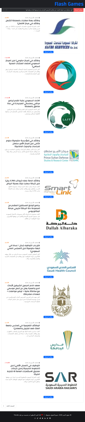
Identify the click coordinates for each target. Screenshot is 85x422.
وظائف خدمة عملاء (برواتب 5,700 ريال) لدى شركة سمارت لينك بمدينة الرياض (22, 182)
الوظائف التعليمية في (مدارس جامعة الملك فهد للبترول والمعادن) (23, 327)
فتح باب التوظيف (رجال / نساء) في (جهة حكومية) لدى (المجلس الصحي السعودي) (23, 248)
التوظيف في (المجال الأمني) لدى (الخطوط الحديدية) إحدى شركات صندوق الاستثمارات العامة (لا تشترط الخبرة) (23, 370)
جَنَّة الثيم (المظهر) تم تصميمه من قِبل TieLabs (27, 415)
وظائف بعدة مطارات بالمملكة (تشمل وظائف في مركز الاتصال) (23, 22)
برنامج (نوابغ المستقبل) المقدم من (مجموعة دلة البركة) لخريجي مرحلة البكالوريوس (24, 208)
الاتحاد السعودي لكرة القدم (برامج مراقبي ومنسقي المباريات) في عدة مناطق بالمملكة (23, 103)
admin (36, 17)
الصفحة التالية (10, 406)
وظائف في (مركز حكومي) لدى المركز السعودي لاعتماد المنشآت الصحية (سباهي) (23, 63)
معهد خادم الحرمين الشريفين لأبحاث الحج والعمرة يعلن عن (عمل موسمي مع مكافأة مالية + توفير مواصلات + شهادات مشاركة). (23, 290)
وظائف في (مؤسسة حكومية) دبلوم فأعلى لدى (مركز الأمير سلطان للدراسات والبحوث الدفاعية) (23, 143)
